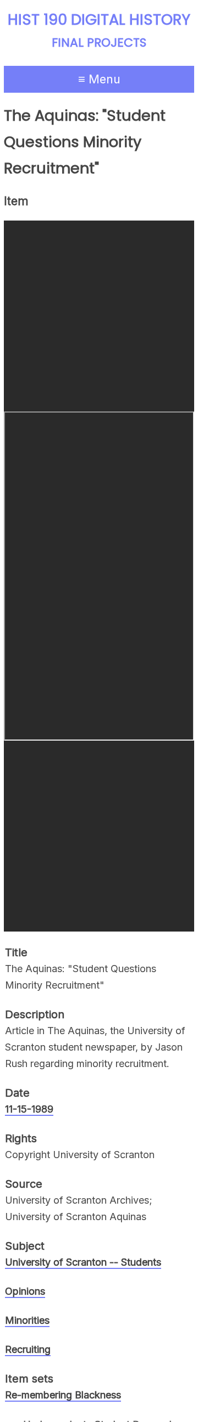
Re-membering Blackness (63, 1395)
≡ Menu (99, 79)
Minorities (27, 1320)
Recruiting (28, 1349)
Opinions (25, 1291)
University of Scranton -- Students (83, 1262)
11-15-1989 (29, 1109)
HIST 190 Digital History (99, 20)
